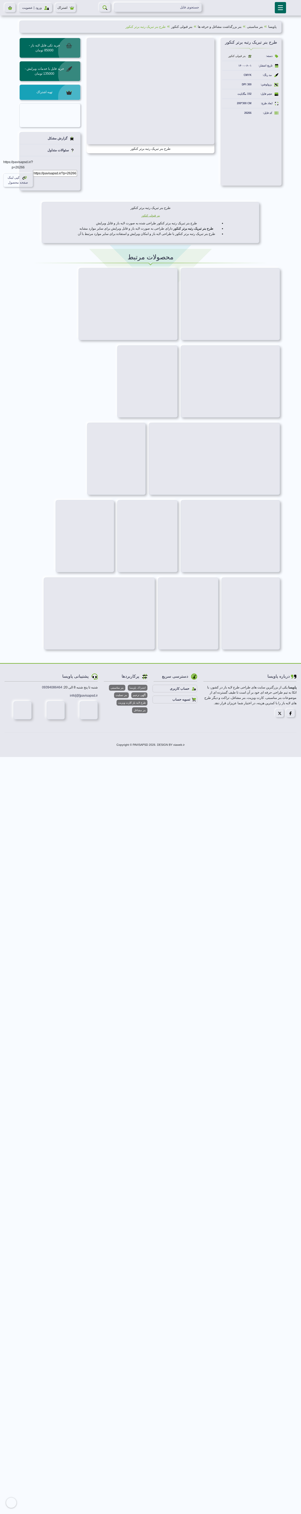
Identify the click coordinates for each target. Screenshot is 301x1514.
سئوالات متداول (59, 150)
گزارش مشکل (58, 138)
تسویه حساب (181, 699)
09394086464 (52, 687)
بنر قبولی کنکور (181, 26)
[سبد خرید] (10, 7)
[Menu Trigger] (280, 7)
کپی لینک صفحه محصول (18, 180)
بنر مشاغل (140, 710)
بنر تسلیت (121, 695)
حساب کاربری (180, 688)
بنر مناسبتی (255, 26)
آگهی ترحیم (139, 695)
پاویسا (272, 26)
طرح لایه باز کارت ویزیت (132, 702)
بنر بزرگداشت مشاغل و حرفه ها (219, 26)
